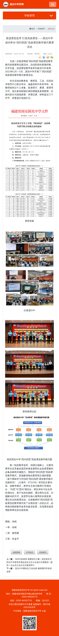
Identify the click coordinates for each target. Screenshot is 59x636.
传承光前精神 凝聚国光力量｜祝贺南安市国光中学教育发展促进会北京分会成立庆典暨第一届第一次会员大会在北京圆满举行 (29, 562)
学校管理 (41, 29)
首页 (33, 29)
